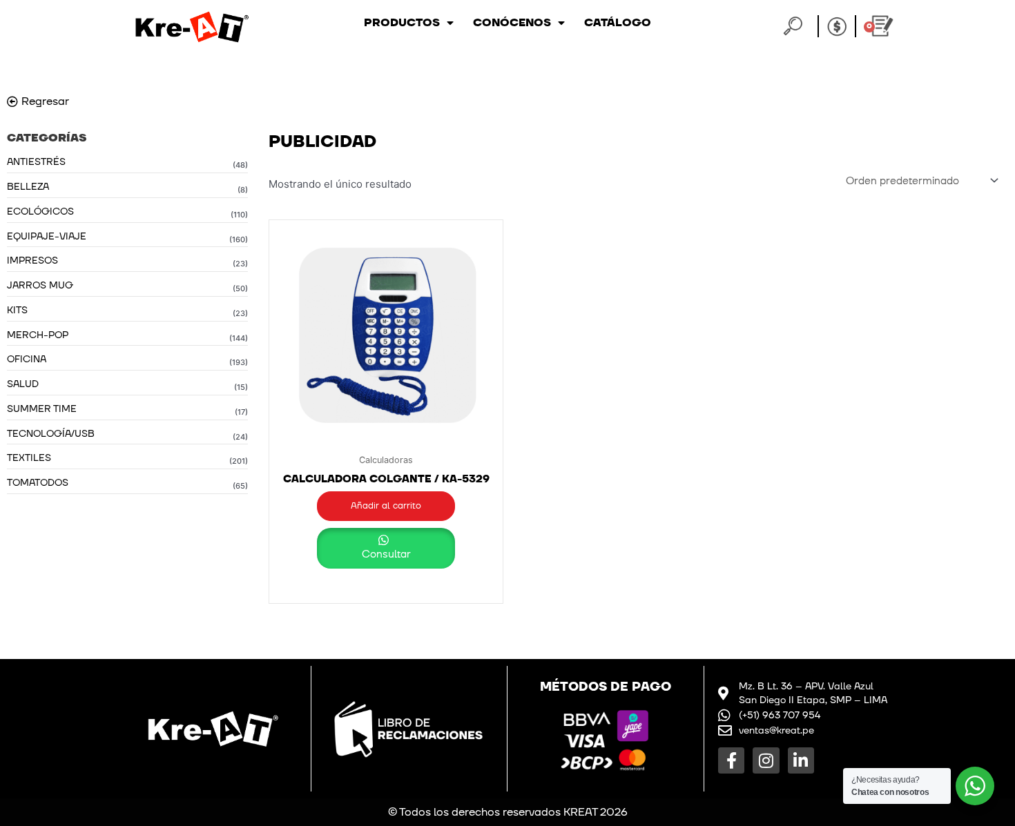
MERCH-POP (37, 335)
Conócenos (512, 22)
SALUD (23, 384)
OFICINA (26, 359)
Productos (402, 22)
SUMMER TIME (42, 408)
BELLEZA (28, 186)
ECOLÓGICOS (40, 211)
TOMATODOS (37, 482)
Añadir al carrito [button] (386, 506)
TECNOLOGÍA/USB (51, 433)
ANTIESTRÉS (36, 161)
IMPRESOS (32, 260)
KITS (17, 310)
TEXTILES (29, 457)
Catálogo (617, 22)
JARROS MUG (40, 285)
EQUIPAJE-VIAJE (46, 236)
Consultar (386, 554)
